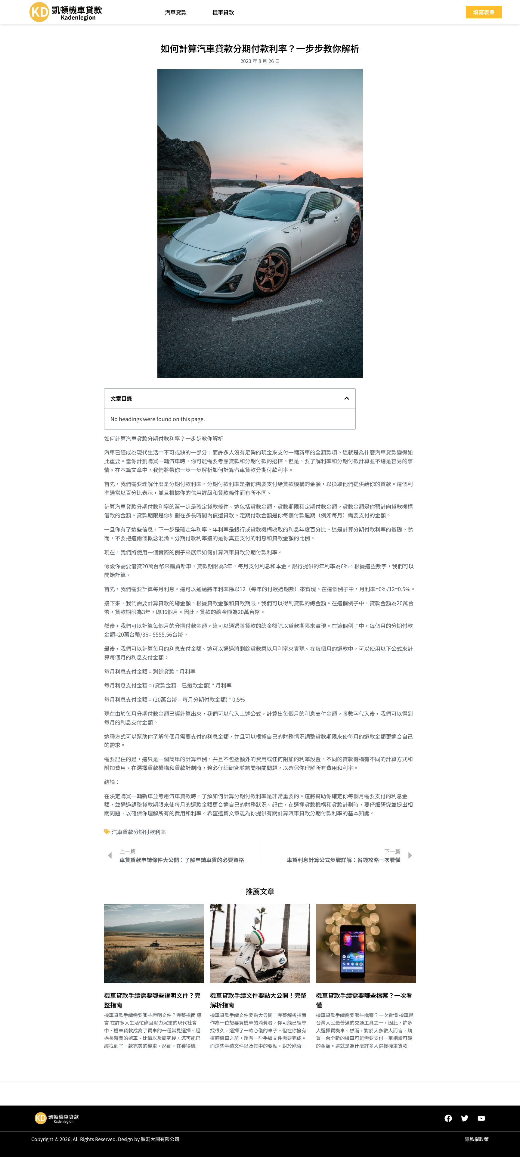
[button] (346, 398)
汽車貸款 (176, 12)
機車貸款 (223, 12)
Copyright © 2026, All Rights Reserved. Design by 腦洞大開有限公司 (105, 1139)
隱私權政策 (477, 1139)
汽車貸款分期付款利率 (139, 832)
